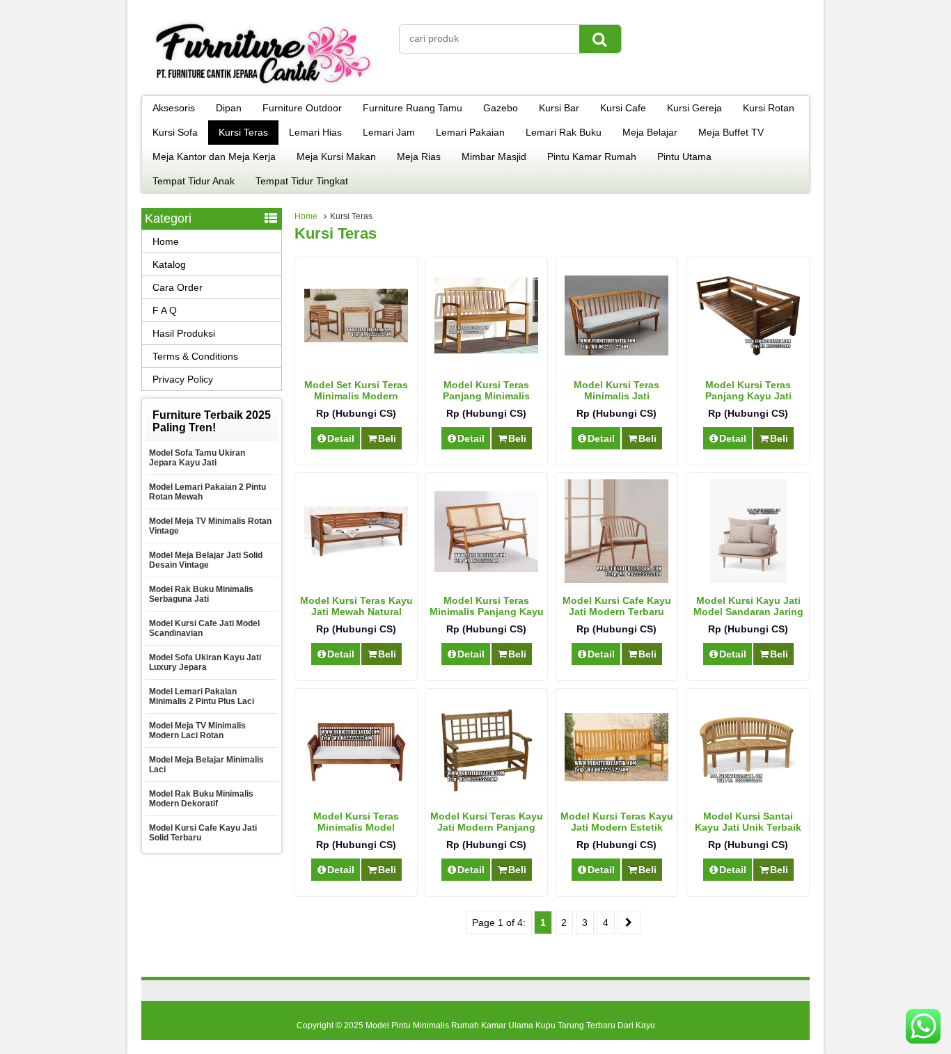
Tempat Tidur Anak (193, 180)
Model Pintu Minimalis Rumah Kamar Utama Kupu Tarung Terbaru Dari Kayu (510, 1025)
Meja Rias (419, 156)
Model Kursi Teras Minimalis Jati (616, 390)
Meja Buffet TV (731, 132)
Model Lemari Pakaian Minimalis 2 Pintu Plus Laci (201, 696)
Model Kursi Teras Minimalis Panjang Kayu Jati (487, 611)
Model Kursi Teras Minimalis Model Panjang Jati (356, 827)
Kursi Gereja (694, 107)
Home (305, 216)
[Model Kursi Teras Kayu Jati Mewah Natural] (356, 553)
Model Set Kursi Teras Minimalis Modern (356, 390)
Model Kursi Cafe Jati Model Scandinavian (204, 628)
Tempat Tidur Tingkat (302, 180)
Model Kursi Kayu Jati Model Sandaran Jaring (748, 606)
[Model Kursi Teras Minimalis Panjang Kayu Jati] (486, 568)
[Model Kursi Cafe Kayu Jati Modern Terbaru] (616, 579)
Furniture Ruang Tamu (412, 107)
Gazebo (500, 107)
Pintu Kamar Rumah (591, 156)
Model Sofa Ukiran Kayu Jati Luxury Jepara (205, 662)
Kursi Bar (559, 107)
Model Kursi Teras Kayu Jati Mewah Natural (356, 606)
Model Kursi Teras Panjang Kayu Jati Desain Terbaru (748, 396)
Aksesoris (173, 107)
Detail (340, 438)
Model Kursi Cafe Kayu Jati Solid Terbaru (203, 833)
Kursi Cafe (623, 107)
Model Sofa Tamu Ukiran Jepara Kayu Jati (197, 458)
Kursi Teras (243, 132)
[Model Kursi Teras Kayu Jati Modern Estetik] (616, 777)
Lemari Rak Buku (564, 132)
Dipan (229, 107)
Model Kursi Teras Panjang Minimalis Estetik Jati (486, 396)
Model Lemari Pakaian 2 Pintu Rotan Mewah (207, 492)
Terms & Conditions (195, 356)
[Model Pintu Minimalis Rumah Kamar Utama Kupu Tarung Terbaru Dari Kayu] (263, 86)
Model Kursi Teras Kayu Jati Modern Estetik (616, 822)
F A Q (164, 310)
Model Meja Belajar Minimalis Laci (206, 764)
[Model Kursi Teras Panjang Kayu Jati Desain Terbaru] (748, 352)
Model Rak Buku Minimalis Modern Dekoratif (201, 798)
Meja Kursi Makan (336, 156)
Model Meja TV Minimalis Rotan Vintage (210, 526)
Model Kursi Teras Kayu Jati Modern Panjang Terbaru (486, 827)
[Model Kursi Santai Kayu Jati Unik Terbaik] (748, 786)
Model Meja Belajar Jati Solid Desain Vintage (205, 560)
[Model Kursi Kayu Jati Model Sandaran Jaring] (748, 579)
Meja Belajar (649, 132)
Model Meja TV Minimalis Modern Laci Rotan (197, 730)
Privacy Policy (182, 379)
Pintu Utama (684, 156)
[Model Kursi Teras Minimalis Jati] (616, 352)
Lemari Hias (315, 132)
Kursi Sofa (175, 132)
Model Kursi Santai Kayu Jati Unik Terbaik (748, 822)
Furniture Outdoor (302, 107)
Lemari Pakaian (470, 132)
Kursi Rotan (768, 107)
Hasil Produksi (183, 333)
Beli (387, 438)
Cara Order (177, 287)
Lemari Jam (389, 132)
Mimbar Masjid (494, 156)
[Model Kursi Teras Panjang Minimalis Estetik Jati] (486, 350)
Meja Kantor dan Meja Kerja (214, 156)
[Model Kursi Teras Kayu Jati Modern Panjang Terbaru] (486, 788)
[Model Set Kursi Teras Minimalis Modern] (356, 338)
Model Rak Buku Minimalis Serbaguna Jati (201, 594)
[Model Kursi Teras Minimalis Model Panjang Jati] (356, 780)
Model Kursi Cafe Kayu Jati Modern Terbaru (617, 606)
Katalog (169, 264)
